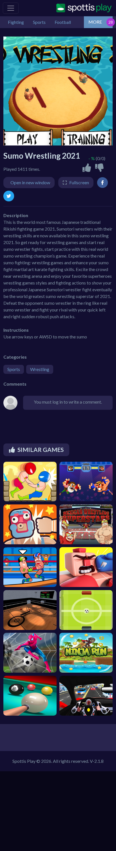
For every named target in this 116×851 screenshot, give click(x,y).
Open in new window (30, 182)
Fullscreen (79, 182)
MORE (95, 21)
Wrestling (39, 369)
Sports (13, 369)
